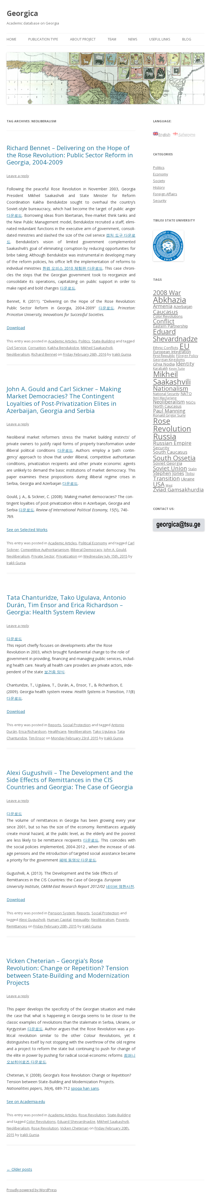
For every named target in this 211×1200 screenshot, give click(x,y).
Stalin (192, 469)
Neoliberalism (18, 354)
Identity (185, 363)
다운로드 (14, 215)
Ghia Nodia (164, 364)
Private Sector (43, 556)
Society (159, 180)
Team (112, 39)
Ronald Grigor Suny (169, 415)
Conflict (163, 321)
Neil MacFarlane (165, 398)
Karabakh (160, 368)
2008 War (167, 292)
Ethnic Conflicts (165, 347)
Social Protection (77, 724)
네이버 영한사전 (120, 886)
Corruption (37, 347)
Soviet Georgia (167, 463)
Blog (186, 39)
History (159, 187)
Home (11, 39)
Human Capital (59, 919)
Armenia (163, 306)
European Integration (172, 351)
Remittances (17, 926)
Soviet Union (170, 468)
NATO (186, 393)
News (132, 39)
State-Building (103, 341)
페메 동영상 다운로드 (77, 860)
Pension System (61, 912)
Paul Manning (169, 410)
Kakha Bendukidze (63, 347)
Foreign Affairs (165, 193)
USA (159, 484)
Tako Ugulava (104, 731)
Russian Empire (172, 443)
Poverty (122, 919)
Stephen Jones (168, 473)
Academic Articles (62, 341)
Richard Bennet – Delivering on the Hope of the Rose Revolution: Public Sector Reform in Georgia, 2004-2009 (70, 155)
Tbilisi (190, 473)
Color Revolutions (41, 1121)
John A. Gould (115, 549)
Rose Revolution (92, 1114)
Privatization (66, 556)
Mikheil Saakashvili (97, 347)
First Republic (164, 355)
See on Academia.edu (26, 1101)
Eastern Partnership (170, 326)
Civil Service (16, 347)
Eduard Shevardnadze (76, 1121)
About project (83, 39)
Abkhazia (169, 299)
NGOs (191, 402)
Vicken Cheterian (74, 1128)
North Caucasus (167, 406)
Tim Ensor (37, 738)
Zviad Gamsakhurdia (178, 489)
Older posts (19, 1169)
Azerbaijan (183, 306)
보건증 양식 (54, 671)
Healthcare (57, 731)
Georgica (22, 13)
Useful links (159, 39)
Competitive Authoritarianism (45, 549)
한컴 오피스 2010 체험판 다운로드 (73, 268)
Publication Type (43, 39)
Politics (84, 341)
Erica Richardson (32, 731)
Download (16, 327)
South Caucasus (170, 452)
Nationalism (170, 388)
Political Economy (93, 542)
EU (184, 346)
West (169, 485)
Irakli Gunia (121, 354)
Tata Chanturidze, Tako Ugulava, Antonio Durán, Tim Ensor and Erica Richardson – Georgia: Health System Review (66, 604)
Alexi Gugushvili (32, 919)
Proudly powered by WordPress (32, 1190)
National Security (166, 393)
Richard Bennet (44, 354)
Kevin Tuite (177, 369)
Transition (166, 478)
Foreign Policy (187, 355)
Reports (54, 724)
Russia (164, 436)
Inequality (81, 919)
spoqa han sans (85, 1088)
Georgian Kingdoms (169, 359)
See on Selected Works (27, 529)
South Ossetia (174, 457)
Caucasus (165, 311)
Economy (160, 174)
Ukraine (188, 479)
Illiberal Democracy (86, 549)
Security (159, 200)
